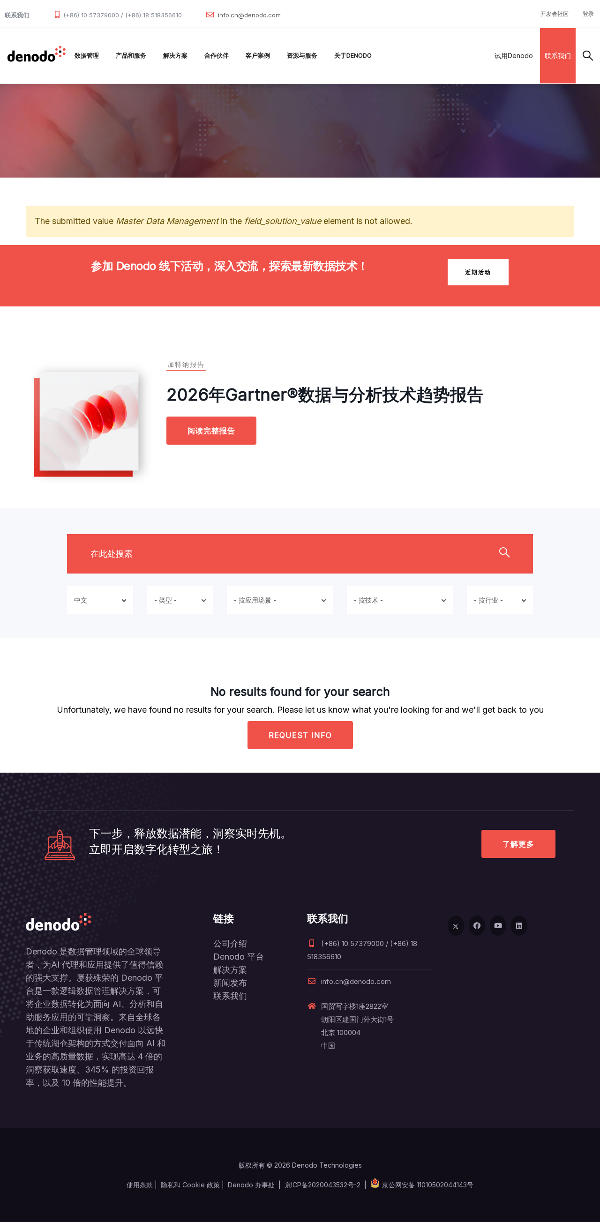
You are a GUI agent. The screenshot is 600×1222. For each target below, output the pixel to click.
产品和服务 (131, 55)
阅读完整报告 (211, 430)
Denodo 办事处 (251, 1185)
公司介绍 (230, 943)
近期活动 (478, 272)
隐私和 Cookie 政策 (190, 1185)
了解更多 (518, 844)
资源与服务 (302, 55)
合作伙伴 (216, 55)
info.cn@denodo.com (249, 15)
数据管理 (87, 55)
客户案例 (258, 55)
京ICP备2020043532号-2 (322, 1185)
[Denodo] (36, 56)
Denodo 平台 (238, 956)
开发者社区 (554, 13)
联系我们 (558, 56)
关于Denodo (353, 55)
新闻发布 (230, 983)
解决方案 (175, 55)
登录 (588, 13)
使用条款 (140, 1185)
